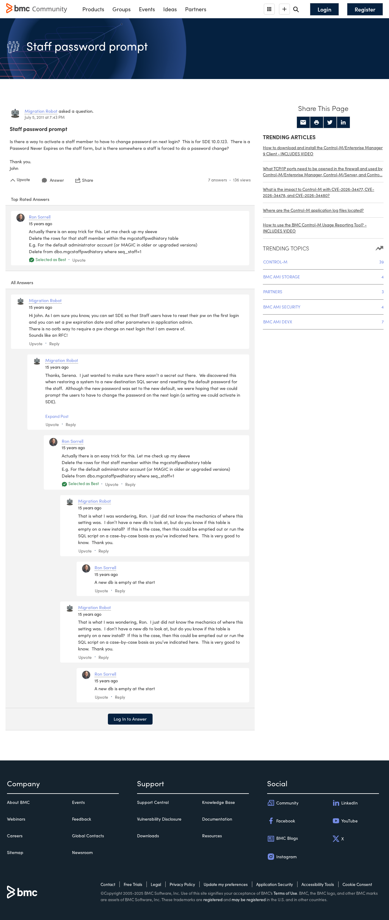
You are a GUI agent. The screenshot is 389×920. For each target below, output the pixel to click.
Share (87, 180)
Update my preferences (226, 884)
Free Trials (133, 884)
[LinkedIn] (343, 122)
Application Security (274, 884)
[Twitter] (330, 122)
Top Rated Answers (30, 199)
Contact (108, 884)
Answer (57, 180)
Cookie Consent (357, 884)
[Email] (303, 122)
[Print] (316, 122)
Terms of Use (285, 893)
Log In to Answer (130, 719)
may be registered (249, 899)
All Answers (22, 282)
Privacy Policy (182, 884)
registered (212, 899)
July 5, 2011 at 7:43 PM (45, 117)
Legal (156, 884)
